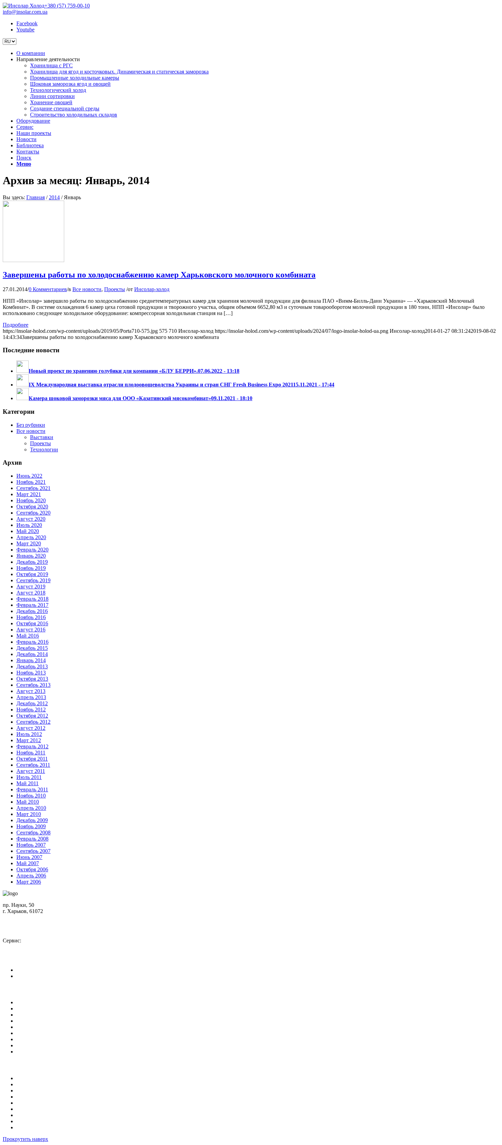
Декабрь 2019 (32, 562)
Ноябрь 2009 (31, 826)
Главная (35, 197)
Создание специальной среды (51, 1121)
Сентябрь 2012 (33, 722)
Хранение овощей (37, 1115)
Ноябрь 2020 (31, 500)
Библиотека (30, 1039)
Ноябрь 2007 (31, 845)
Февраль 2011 (32, 789)
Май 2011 (27, 783)
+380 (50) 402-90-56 (31, 929)
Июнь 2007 (29, 857)
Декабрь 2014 (32, 654)
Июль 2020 (29, 525)
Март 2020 (28, 543)
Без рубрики (30, 425)
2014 (54, 197)
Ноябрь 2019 (31, 568)
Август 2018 (30, 593)
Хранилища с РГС (37, 1078)
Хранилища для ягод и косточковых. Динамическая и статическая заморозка (105, 1084)
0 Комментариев (48, 289)
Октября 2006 (32, 869)
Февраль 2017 (32, 605)
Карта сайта (30, 1051)
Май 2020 (27, 531)
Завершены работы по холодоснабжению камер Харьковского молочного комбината (159, 274)
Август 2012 (30, 728)
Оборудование (33, 1015)
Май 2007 (27, 863)
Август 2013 (30, 691)
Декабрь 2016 (32, 611)
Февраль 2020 (32, 550)
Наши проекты (33, 1027)
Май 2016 (27, 636)
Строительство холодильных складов (59, 1127)
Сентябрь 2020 (33, 513)
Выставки (41, 437)
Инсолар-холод (151, 289)
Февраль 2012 (32, 746)
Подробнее (15, 325)
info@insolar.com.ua (25, 12)
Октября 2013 (32, 679)
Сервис (24, 1021)
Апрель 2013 (31, 697)
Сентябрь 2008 (33, 832)
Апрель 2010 (31, 808)
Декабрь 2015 (32, 648)
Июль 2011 (29, 777)
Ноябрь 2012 (31, 709)
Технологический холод (44, 1103)
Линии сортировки (38, 1109)
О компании (30, 1002)
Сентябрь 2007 (33, 851)
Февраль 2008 (32, 839)
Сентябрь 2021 (33, 488)
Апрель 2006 (31, 875)
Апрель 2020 (31, 537)
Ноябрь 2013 (31, 673)
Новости (26, 1033)
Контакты (27, 1045)
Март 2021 (28, 494)
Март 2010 (28, 814)
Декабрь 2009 (32, 820)
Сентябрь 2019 (33, 580)
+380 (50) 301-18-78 (31, 947)
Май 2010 (27, 802)
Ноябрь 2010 (31, 796)
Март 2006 (28, 882)
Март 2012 (28, 740)
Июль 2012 (29, 734)
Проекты (114, 289)
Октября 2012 (32, 716)
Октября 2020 (32, 506)
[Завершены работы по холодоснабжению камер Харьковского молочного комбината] (33, 260)
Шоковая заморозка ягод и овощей (56, 1097)
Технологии (44, 449)
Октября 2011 (32, 759)
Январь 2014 (31, 660)
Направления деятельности (48, 1008)
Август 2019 (30, 586)
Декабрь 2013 (32, 666)
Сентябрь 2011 (33, 765)
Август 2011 (30, 771)
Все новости (86, 289)
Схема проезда (24, 917)
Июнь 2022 (29, 476)
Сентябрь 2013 (33, 685)
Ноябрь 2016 (31, 617)
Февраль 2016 (32, 642)
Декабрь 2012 (32, 703)
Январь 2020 (31, 556)
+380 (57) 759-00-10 (67, 6)
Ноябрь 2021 (31, 482)
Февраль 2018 (32, 599)
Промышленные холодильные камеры (61, 1090)
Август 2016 (30, 629)
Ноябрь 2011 (30, 752)
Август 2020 (30, 519)
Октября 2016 (32, 623)
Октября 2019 (32, 574)
